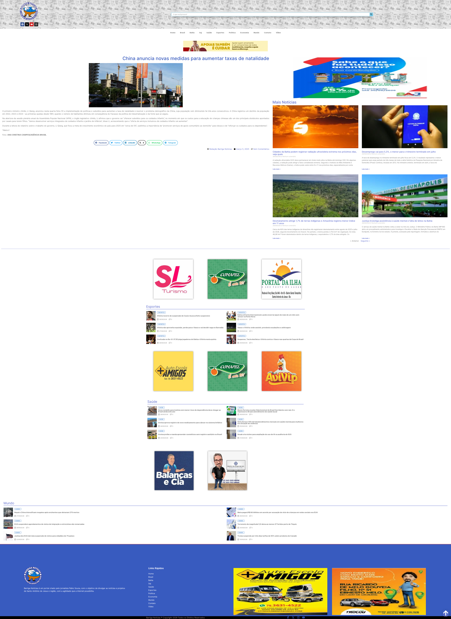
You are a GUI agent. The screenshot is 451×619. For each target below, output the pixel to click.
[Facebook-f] (288, 617)
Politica (232, 32)
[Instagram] (36, 24)
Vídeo (278, 32)
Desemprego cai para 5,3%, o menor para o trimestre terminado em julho (399, 152)
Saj (200, 32)
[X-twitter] (27, 24)
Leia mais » (276, 169)
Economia (244, 32)
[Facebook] (22, 24)
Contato (267, 32)
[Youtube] (32, 24)
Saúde (209, 32)
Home (172, 32)
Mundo (256, 32)
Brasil (182, 32)
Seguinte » (365, 241)
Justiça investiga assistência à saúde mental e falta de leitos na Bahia (397, 221)
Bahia (192, 32)
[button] (101, 142)
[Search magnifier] (371, 14)
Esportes (220, 32)
